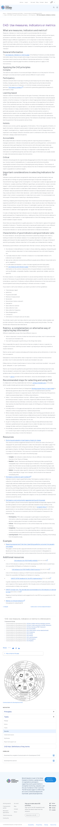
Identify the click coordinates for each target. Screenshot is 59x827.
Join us (21, 2)
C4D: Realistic (30, 640)
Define (6, 724)
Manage (6, 720)
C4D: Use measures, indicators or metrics (46, 15)
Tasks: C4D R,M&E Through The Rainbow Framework (15, 15)
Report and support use (10, 741)
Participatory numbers (15, 87)
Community (6, 818)
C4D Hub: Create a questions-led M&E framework (38, 625)
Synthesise (7, 738)
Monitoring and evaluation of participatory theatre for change (23, 440)
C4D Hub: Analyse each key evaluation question (38, 623)
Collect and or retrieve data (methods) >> (41, 606)
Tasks (6, 717)
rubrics (12, 376)
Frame (5, 727)
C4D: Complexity (30, 632)
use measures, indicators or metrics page (17, 55)
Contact (42, 2)
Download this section (10, 760)
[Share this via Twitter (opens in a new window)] (13, 648)
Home (4, 13)
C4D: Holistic (29, 635)
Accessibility (31, 824)
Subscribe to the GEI (31, 815)
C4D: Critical (29, 633)
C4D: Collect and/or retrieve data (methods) (37, 630)
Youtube (53, 807)
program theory (41, 507)
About (46, 2)
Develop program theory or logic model (43, 388)
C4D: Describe (32, 15)
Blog (37, 2)
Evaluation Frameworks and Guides (15, 13)
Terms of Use (53, 824)
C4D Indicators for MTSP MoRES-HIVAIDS (30, 560)
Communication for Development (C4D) (13, 702)
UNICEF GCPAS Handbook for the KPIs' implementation (30, 578)
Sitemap (46, 824)
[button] (53, 7)
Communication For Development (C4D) (33, 13)
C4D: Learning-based (31, 637)
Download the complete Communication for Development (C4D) (22, 755)
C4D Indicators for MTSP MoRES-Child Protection (30, 569)
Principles (8, 712)
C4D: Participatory (31, 639)
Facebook (54, 805)
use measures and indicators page (18, 266)
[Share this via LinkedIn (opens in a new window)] (19, 648)
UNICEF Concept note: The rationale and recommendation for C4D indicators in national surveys (31, 591)
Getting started (7, 803)
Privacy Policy (39, 824)
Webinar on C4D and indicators (14, 601)
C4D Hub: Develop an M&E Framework (35, 627)
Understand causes (9, 734)
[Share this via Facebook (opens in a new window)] (16, 648)
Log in (26, 2)
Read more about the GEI (49, 779)
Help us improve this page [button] (12, 653)
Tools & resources (7, 815)
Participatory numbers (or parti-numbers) (18, 477)
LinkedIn (54, 810)
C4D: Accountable (31, 628)
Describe (6, 731)
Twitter (53, 803)
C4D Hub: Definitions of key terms (17, 746)
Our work (33, 2)
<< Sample (5, 606)
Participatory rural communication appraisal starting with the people (25, 500)
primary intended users (39, 383)
